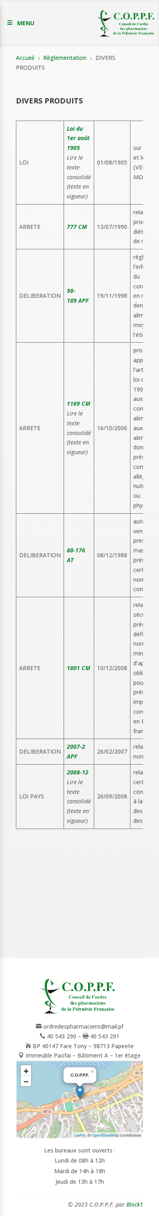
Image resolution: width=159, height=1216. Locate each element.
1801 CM (78, 668)
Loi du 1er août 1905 (78, 138)
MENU (25, 23)
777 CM (77, 227)
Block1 (134, 1204)
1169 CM (78, 403)
